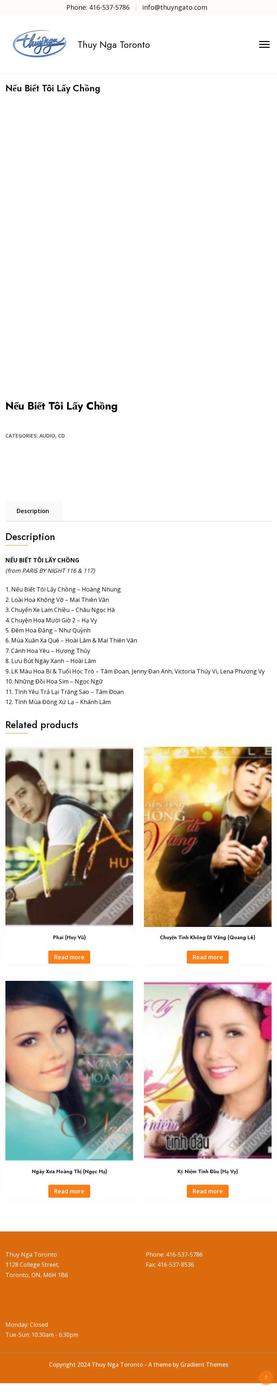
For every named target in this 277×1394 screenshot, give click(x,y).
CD (61, 435)
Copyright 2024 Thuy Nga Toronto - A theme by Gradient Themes (138, 1364)
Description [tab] (33, 511)
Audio (47, 435)
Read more (69, 957)
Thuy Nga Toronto (114, 44)
